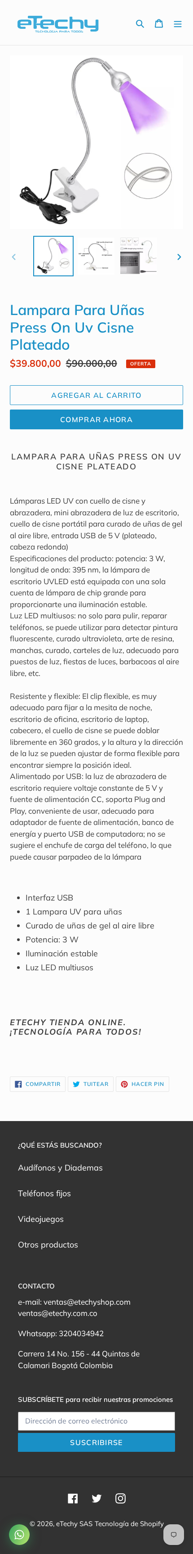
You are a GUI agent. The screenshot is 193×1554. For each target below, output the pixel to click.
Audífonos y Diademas (60, 1167)
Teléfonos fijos (44, 1193)
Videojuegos (41, 1219)
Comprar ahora (96, 419)
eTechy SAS (74, 1523)
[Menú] (177, 22)
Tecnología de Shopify (129, 1523)
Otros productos (48, 1244)
